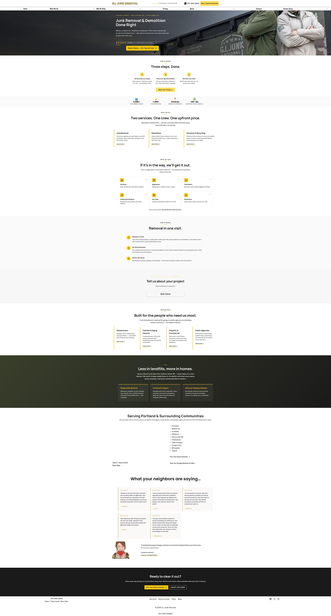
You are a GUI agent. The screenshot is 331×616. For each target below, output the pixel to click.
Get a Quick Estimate (209, 3)
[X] (274, 599)
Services (153, 599)
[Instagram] (278, 599)
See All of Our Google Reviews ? (150, 548)
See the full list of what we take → (172, 210)
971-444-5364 (57, 599)
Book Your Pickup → (165, 90)
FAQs (174, 599)
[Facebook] (270, 599)
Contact (259, 8)
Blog (180, 599)
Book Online (165, 294)
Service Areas (163, 599)
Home (25, 8)
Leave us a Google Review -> (149, 555)
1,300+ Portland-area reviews (144, 42)
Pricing (165, 8)
